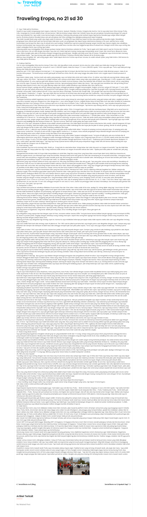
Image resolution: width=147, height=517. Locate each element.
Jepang (91, 4)
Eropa (83, 4)
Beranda (74, 4)
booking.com (31, 121)
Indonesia (118, 4)
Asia (127, 4)
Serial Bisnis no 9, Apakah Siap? (116, 484)
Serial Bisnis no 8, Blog (27, 484)
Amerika (100, 4)
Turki (109, 4)
